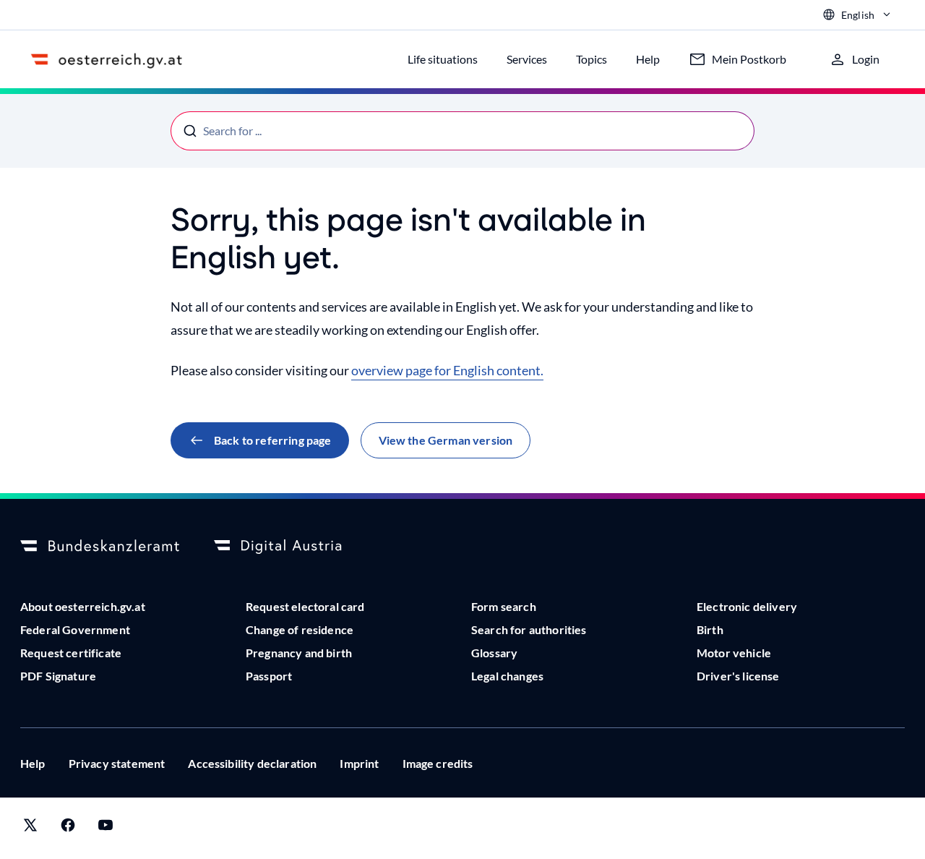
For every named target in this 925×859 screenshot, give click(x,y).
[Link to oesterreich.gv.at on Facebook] (68, 828)
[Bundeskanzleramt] (99, 546)
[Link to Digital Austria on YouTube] (105, 828)
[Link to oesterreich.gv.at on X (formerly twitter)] (30, 828)
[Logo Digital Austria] (293, 546)
